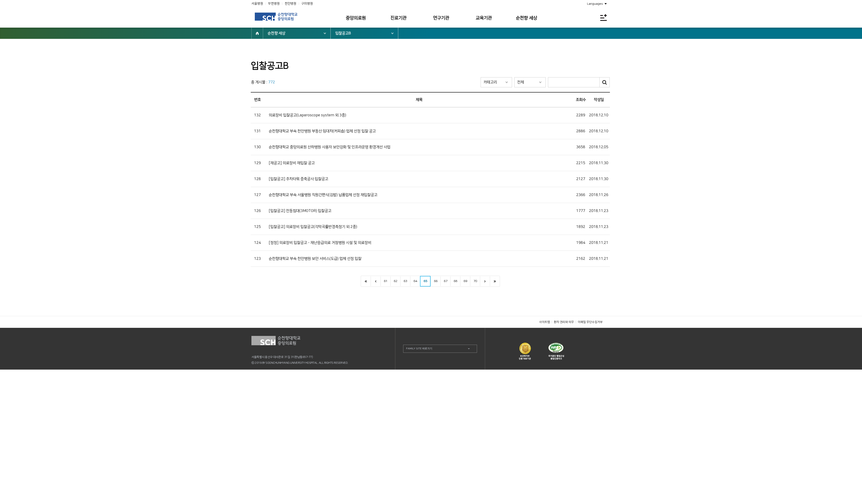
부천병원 (274, 3)
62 (395, 281)
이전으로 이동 (375, 281)
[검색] (605, 82)
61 (385, 281)
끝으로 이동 (495, 281)
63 (405, 281)
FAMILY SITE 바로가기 (419, 348)
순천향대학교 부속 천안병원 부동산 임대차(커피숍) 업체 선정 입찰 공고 (322, 131)
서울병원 (257, 3)
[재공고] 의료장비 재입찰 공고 (292, 163)
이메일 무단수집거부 (590, 322)
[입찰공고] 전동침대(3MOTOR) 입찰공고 (300, 211)
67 (445, 281)
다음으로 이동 (485, 281)
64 (415, 281)
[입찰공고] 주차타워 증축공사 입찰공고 (298, 179)
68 (455, 281)
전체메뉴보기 (603, 17)
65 (425, 281)
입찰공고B (343, 33)
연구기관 (441, 17)
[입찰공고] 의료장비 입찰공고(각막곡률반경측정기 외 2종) (313, 227)
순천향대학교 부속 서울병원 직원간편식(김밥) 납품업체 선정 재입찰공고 (323, 195)
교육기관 (484, 17)
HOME (257, 33)
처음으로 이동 (366, 281)
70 (475, 281)
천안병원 (290, 3)
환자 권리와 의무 (564, 322)
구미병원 (307, 3)
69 (465, 281)
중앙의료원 (356, 17)
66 (436, 281)
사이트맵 (544, 322)
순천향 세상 (526, 17)
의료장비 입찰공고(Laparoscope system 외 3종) (307, 115)
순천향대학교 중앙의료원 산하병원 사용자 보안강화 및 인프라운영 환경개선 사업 (329, 147)
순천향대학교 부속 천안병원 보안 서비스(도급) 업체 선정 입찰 (315, 259)
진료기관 (398, 17)
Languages (595, 4)
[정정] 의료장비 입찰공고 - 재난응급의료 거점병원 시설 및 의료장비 (320, 243)
